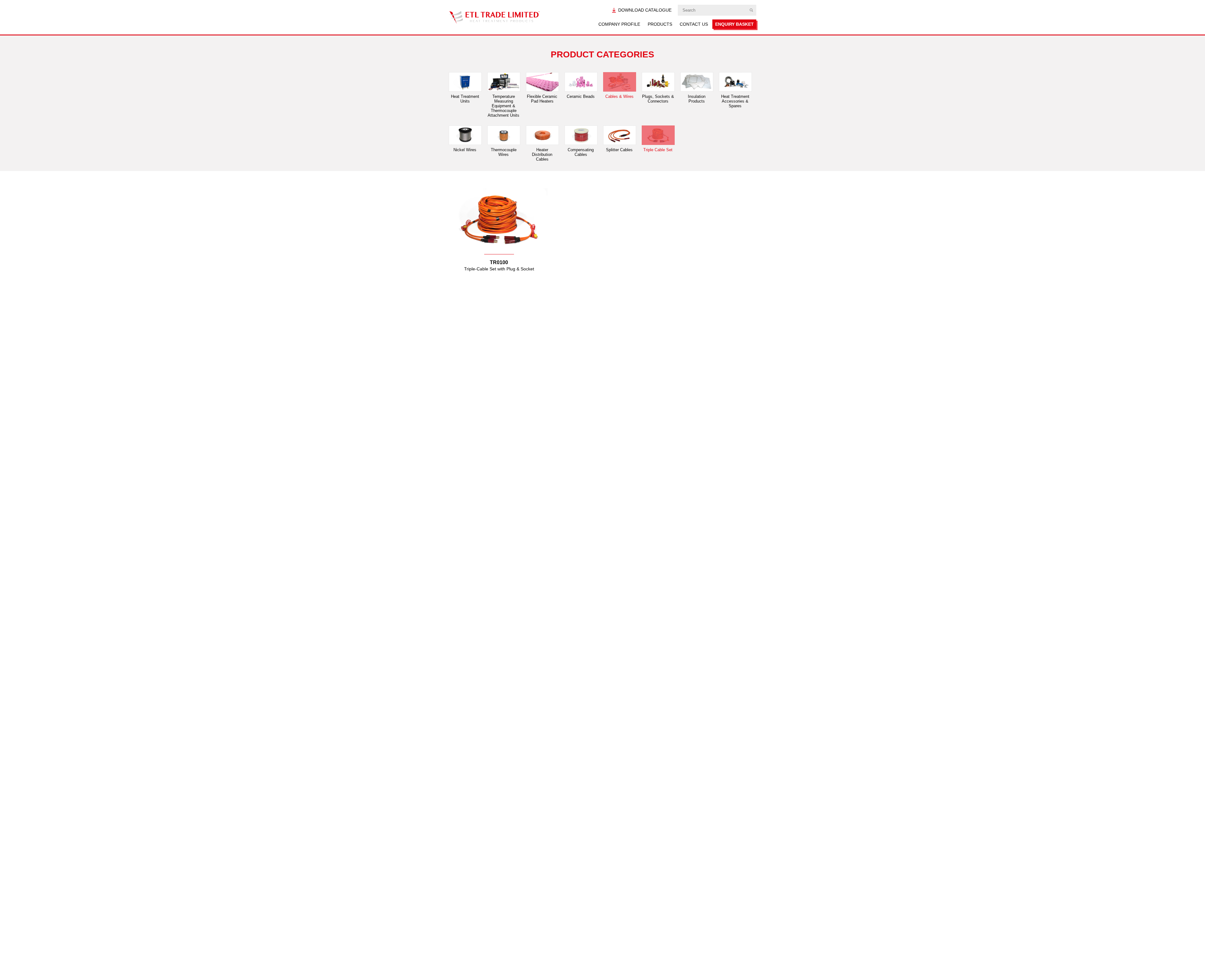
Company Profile (619, 24)
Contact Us (694, 24)
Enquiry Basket (734, 24)
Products (660, 24)
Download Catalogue (645, 10)
